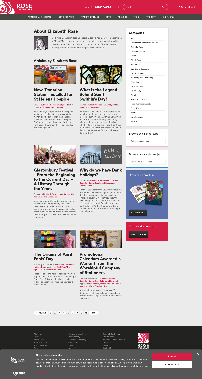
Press (70, 345)
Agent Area (73, 348)
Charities (38, 107)
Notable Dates (86, 186)
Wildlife (134, 121)
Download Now (138, 213)
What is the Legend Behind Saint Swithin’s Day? (98, 94)
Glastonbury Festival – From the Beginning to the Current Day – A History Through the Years (54, 179)
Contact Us (169, 17)
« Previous (41, 313)
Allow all (172, 356)
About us (38, 334)
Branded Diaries (66, 17)
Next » (94, 313)
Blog (136, 17)
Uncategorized (137, 117)
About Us (122, 17)
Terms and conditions (77, 334)
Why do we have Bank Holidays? (101, 172)
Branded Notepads (90, 17)
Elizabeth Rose (49, 105)
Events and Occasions (89, 107)
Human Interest (49, 107)
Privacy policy (74, 337)
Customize (170, 364)
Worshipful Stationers (109, 283)
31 (86, 313)
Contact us (73, 342)
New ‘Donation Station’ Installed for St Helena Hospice (53, 94)
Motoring (135, 82)
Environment (136, 65)
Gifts (108, 17)
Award (89, 283)
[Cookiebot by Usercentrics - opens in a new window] (18, 374)
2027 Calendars (40, 345)
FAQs (36, 337)
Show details (42, 373)
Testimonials (39, 339)
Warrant (95, 283)
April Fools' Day (63, 267)
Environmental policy (77, 339)
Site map (37, 348)
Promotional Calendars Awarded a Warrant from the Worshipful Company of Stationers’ (100, 263)
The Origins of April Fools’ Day (53, 256)
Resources (151, 17)
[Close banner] (198, 354)
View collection (138, 234)
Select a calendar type (140, 141)
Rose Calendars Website (141, 104)
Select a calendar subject (141, 162)
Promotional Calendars (39, 17)
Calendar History (87, 183)
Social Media (136, 108)
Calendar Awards (107, 278)
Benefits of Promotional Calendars (145, 43)
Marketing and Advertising (142, 78)
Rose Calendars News (104, 281)
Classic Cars (136, 60)
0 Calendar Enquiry (188, 7)
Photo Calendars (41, 342)
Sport (133, 113)
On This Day (136, 91)
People (60, 107)
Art (35, 197)
